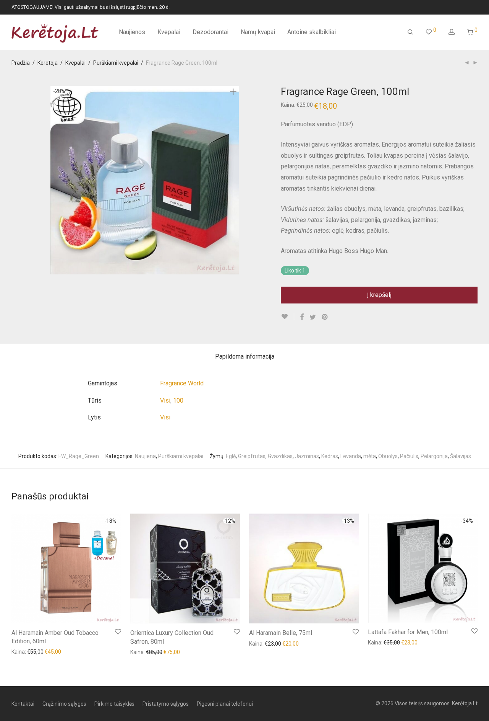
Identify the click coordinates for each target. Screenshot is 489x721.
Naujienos (132, 32)
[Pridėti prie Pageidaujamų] (287, 316)
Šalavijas (460, 456)
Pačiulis (409, 456)
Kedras (329, 456)
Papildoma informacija (244, 356)
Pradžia (20, 63)
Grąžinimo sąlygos (64, 704)
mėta (369, 456)
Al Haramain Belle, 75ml (280, 632)
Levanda (350, 456)
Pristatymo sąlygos (165, 704)
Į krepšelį (379, 295)
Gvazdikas (280, 456)
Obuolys (388, 456)
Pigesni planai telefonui (225, 704)
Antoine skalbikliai (311, 32)
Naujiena (145, 456)
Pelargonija (434, 456)
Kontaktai (22, 704)
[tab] (245, 357)
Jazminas (307, 456)
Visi (165, 400)
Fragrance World (182, 383)
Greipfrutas (252, 456)
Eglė (231, 456)
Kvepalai (168, 32)
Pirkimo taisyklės (114, 704)
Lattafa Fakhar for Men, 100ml (408, 632)
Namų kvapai (258, 32)
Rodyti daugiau (26, 651)
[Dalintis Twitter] (312, 317)
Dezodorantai (210, 32)
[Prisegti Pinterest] (325, 317)
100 (178, 400)
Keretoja (47, 63)
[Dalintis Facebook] (302, 317)
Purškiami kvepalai (115, 63)
